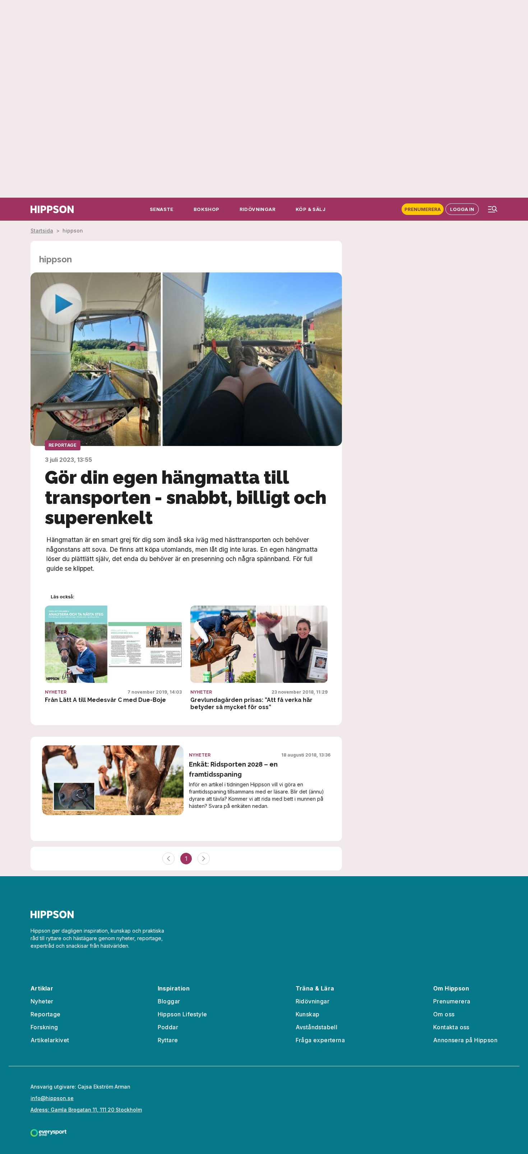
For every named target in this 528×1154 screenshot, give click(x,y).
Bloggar (169, 1001)
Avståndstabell (317, 1027)
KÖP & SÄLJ (310, 209)
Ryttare (168, 1040)
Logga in (462, 209)
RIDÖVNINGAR (257, 209)
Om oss (443, 1014)
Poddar (168, 1027)
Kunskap (308, 1014)
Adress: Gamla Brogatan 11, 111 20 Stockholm (86, 1110)
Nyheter (55, 692)
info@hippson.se (52, 1098)
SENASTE (161, 209)
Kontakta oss (451, 1027)
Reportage (62, 445)
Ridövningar (312, 1001)
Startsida (42, 230)
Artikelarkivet (50, 1040)
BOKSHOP (206, 209)
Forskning (44, 1027)
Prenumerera (422, 209)
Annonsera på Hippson (465, 1040)
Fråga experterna (320, 1040)
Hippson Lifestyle (182, 1014)
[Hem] (52, 209)
